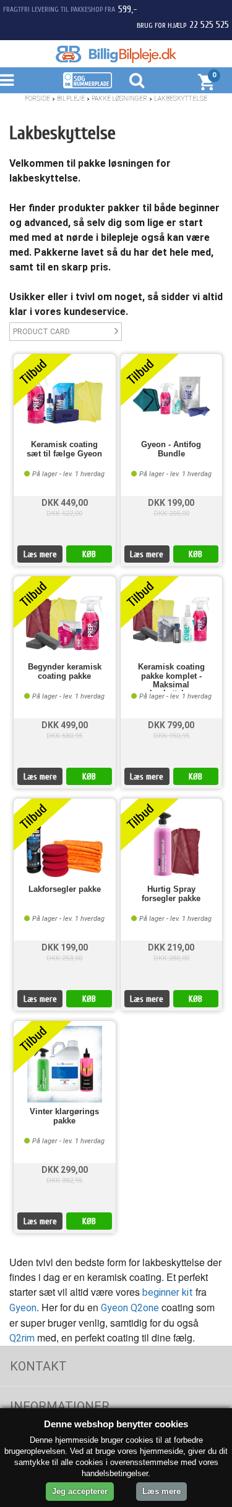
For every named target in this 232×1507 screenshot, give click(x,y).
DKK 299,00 (64, 1170)
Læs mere (40, 554)
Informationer (60, 1406)
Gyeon (23, 1308)
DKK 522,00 (64, 514)
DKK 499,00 (64, 725)
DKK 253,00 (64, 958)
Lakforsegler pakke (64, 889)
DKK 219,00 (171, 947)
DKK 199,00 (171, 503)
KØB (89, 554)
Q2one (145, 1308)
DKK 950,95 (171, 736)
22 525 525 (209, 24)
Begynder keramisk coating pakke (64, 671)
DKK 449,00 (64, 503)
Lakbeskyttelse (180, 98)
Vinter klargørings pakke (64, 1116)
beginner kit (167, 1292)
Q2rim (22, 1338)
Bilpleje (71, 98)
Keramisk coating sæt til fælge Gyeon (64, 449)
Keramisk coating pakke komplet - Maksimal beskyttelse (171, 677)
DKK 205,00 (171, 514)
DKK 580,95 (64, 736)
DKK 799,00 (171, 725)
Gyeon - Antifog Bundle (171, 449)
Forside (37, 98)
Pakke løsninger (119, 98)
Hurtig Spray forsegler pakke (171, 893)
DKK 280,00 (171, 958)
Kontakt (38, 1366)
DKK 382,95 (64, 1181)
